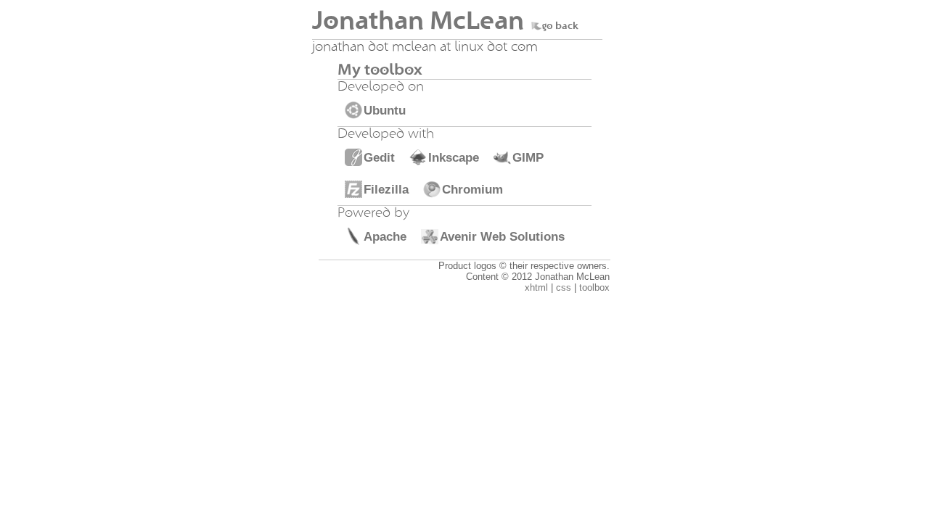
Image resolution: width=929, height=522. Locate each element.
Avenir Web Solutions (502, 236)
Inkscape (453, 157)
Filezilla (386, 189)
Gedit (379, 157)
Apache (385, 236)
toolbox (594, 287)
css (563, 287)
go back (560, 26)
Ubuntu (385, 110)
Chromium (472, 189)
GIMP (528, 157)
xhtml (536, 287)
